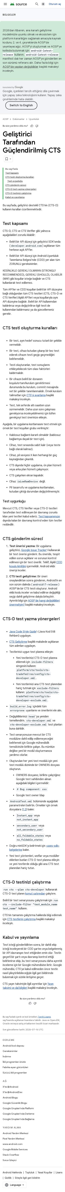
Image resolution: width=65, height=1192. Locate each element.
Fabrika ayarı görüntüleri (15, 1067)
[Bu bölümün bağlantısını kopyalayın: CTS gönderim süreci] (46, 539)
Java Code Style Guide (22, 631)
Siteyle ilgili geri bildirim (27, 1178)
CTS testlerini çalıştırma (21, 919)
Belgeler (9, 14)
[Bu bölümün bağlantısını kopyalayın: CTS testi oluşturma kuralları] (6, 334)
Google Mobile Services (15, 1149)
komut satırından (35, 893)
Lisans (59, 1172)
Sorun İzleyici (9, 1160)
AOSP (5, 119)
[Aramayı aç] (37, 4)
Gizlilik (8, 1178)
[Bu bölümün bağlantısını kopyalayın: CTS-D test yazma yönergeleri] (6, 625)
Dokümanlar (18, 119)
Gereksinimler (10, 1051)
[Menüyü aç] (5, 4)
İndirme (7, 1056)
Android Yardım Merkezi (15, 1133)
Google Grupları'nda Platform (18, 1108)
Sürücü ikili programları (15, 1072)
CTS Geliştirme (18, 641)
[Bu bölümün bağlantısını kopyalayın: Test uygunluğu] (29, 502)
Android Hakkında (12, 1172)
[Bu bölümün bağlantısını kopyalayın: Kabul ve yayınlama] (42, 938)
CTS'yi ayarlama (36, 395)
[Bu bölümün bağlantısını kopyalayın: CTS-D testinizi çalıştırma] (54, 883)
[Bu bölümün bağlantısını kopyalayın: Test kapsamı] (31, 224)
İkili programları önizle (14, 1061)
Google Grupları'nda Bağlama (18, 1119)
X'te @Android (10, 1086)
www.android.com (12, 1144)
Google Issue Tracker (34, 550)
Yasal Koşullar (45, 1172)
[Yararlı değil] (36, 125)
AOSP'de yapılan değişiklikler (20, 67)
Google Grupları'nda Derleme (18, 1113)
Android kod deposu (13, 1045)
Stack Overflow (11, 1154)
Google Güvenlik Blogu (15, 1102)
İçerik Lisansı (44, 1016)
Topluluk (29, 1172)
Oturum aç (55, 4)
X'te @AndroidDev (12, 1092)
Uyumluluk (34, 119)
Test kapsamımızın (49, 516)
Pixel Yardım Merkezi (13, 1138)
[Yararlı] (31, 125)
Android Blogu (10, 1097)
